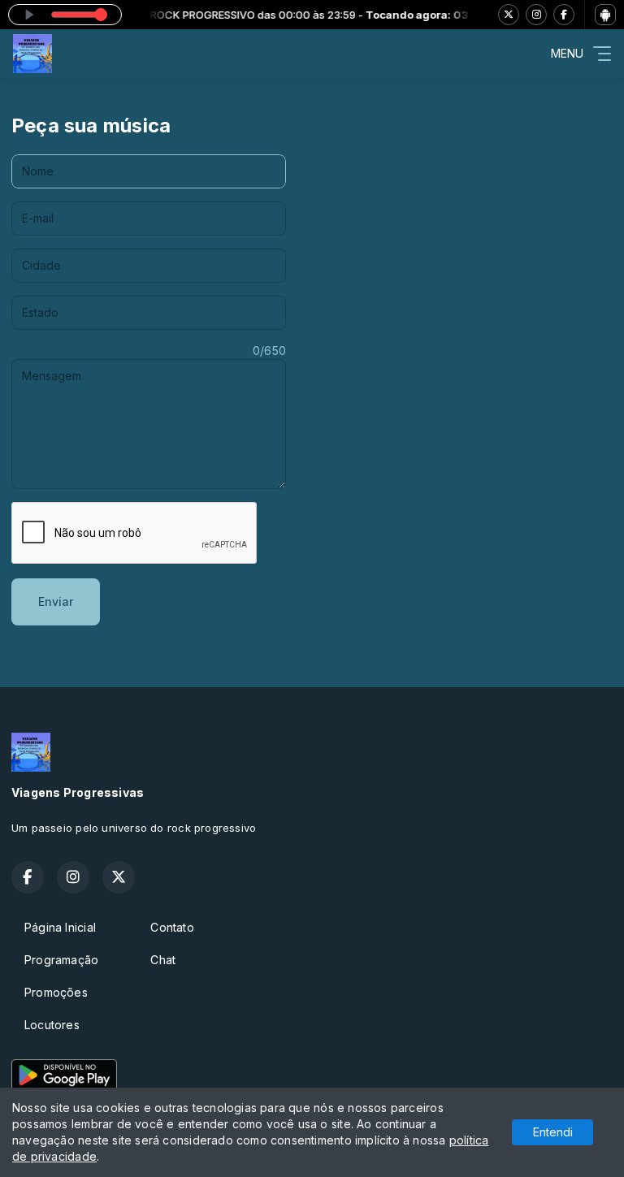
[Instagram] (536, 14)
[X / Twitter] (508, 14)
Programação (61, 960)
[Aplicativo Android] (605, 14)
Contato (171, 927)
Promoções (56, 992)
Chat (163, 960)
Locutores (52, 1025)
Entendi (553, 1132)
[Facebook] (563, 14)
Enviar (55, 601)
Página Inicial (60, 927)
